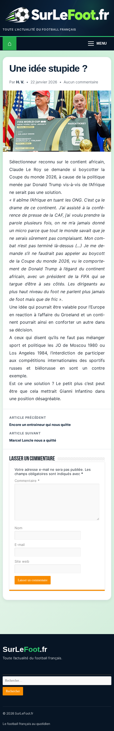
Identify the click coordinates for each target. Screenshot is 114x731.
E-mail (20, 544)
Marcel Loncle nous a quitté (32, 436)
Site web (22, 561)
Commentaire (27, 480)
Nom (18, 528)
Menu (102, 43)
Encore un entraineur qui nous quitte (40, 421)
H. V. (20, 82)
